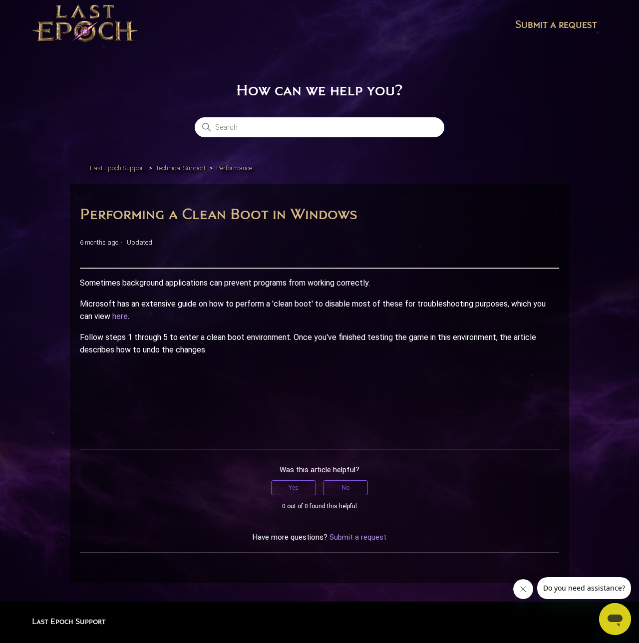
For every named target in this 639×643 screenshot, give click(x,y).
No (345, 487)
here (120, 316)
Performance (234, 168)
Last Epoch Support (117, 168)
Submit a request (556, 25)
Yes (294, 487)
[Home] (85, 25)
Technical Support (181, 168)
